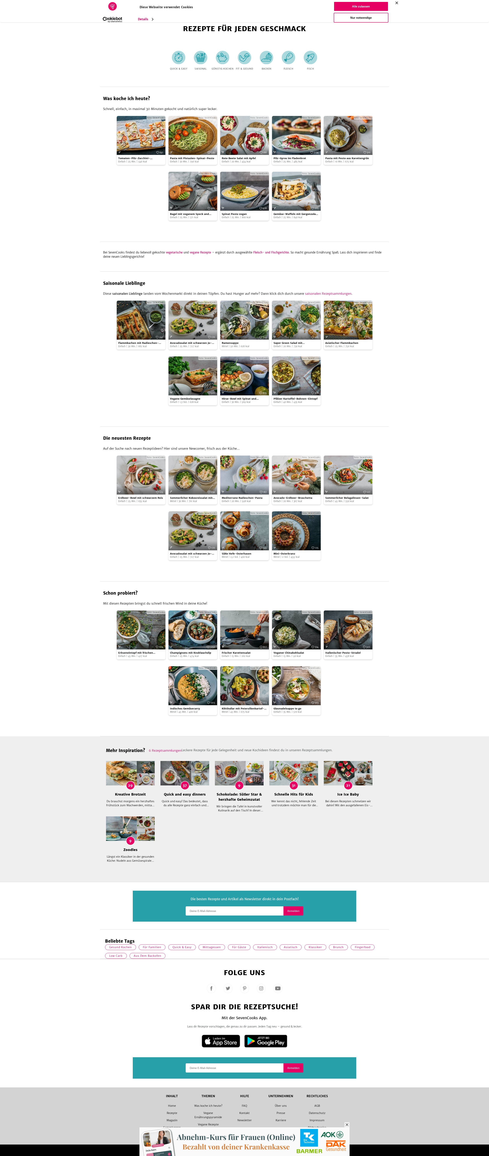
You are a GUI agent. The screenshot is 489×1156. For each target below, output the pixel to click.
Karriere (281, 1120)
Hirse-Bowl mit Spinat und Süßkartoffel (239, 399)
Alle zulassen (361, 6)
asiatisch (290, 947)
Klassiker (315, 947)
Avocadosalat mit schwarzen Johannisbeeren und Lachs (191, 343)
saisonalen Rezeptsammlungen (328, 293)
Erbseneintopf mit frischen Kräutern (135, 653)
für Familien (152, 947)
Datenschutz (317, 1113)
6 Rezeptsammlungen (165, 750)
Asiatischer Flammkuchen (341, 343)
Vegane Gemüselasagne (185, 398)
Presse (281, 1113)
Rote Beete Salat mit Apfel (239, 158)
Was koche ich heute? (208, 1105)
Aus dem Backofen (147, 956)
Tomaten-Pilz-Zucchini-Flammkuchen (134, 158)
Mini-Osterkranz (284, 553)
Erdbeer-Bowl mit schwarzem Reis (140, 497)
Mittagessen (212, 947)
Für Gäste (239, 947)
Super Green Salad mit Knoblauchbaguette (288, 343)
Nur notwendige (361, 17)
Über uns (281, 1105)
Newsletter (244, 1120)
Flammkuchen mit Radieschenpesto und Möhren (138, 343)
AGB (317, 1105)
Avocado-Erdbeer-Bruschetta (293, 497)
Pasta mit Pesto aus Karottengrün (347, 158)
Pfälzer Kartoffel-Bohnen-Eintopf (295, 398)
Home (172, 1105)
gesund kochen (120, 947)
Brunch (338, 947)
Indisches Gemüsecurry (185, 708)
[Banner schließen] (396, 3)
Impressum (317, 1120)
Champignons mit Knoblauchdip (190, 652)
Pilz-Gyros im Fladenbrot (290, 158)
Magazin (172, 1120)
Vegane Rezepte (208, 1124)
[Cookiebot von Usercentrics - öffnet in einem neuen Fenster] (112, 20)
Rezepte (172, 1113)
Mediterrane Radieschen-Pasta (242, 497)
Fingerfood (362, 947)
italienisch (265, 947)
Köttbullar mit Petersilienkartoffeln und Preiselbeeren (243, 709)
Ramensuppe (230, 343)
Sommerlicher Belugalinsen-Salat (347, 497)
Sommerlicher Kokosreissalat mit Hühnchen (191, 498)
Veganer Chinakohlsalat (289, 652)
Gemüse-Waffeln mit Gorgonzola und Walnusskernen (295, 214)
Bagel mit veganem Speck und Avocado (189, 214)
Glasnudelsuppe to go (287, 708)
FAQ (244, 1105)
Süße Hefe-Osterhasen (236, 553)
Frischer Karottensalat (236, 652)
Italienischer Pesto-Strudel (343, 652)
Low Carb (116, 956)
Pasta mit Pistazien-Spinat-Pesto (192, 158)
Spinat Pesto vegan (234, 214)
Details (143, 19)
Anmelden (293, 910)
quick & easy (182, 947)
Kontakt (244, 1113)
